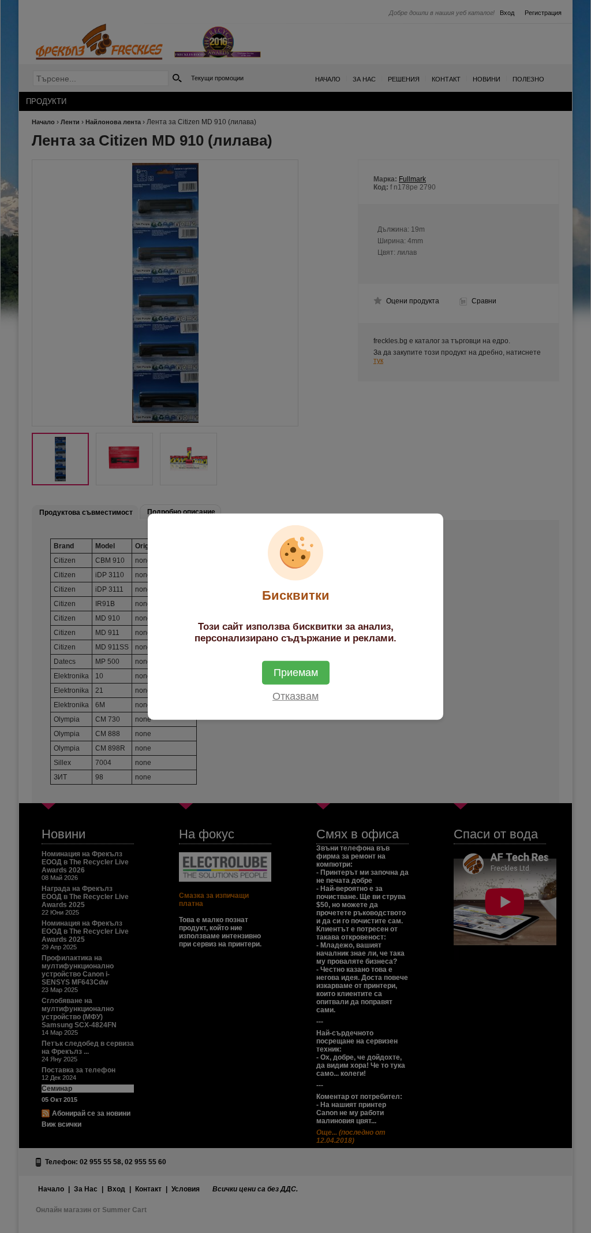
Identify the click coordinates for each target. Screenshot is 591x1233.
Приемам (296, 672)
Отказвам (295, 695)
